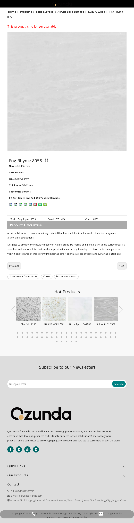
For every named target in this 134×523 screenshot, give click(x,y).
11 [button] (67, 332)
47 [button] (76, 341)
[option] (34, 311)
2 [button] (23, 332)
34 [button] (76, 337)
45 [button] (67, 341)
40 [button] (106, 337)
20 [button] (111, 332)
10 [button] (62, 332)
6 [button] (42, 332)
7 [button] (47, 332)
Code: (88, 219)
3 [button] (27, 332)
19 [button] (106, 332)
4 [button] (32, 332)
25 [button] (32, 337)
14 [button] (81, 332)
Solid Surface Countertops (23, 276)
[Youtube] (27, 449)
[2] (41, 414)
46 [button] (72, 341)
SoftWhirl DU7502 (86, 324)
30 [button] (57, 337)
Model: (13, 219)
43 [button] (57, 341)
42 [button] (116, 337)
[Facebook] (10, 449)
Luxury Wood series (66, 276)
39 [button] (101, 337)
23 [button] (23, 337)
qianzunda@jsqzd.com (30, 495)
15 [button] (86, 332)
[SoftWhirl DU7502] (86, 309)
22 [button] (18, 337)
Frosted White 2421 (34, 323)
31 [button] (62, 337)
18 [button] (101, 332)
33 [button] (72, 337)
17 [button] (96, 332)
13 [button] (76, 332)
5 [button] (37, 332)
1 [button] (18, 332)
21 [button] (116, 332)
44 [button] (62, 341)
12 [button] (72, 332)
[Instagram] (36, 449)
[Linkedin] (19, 449)
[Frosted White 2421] (34, 309)
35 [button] (81, 337)
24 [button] (27, 337)
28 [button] (47, 337)
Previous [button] (13, 309)
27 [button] (42, 337)
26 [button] (37, 337)
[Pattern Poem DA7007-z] (112, 309)
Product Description (26, 225)
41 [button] (111, 337)
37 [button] (91, 337)
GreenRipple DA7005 (60, 324)
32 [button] (67, 337)
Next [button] (121, 309)
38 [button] (96, 337)
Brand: (51, 219)
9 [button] (57, 332)
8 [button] (52, 332)
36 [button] (86, 337)
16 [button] (91, 332)
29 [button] (52, 337)
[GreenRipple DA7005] (60, 309)
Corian (46, 276)
